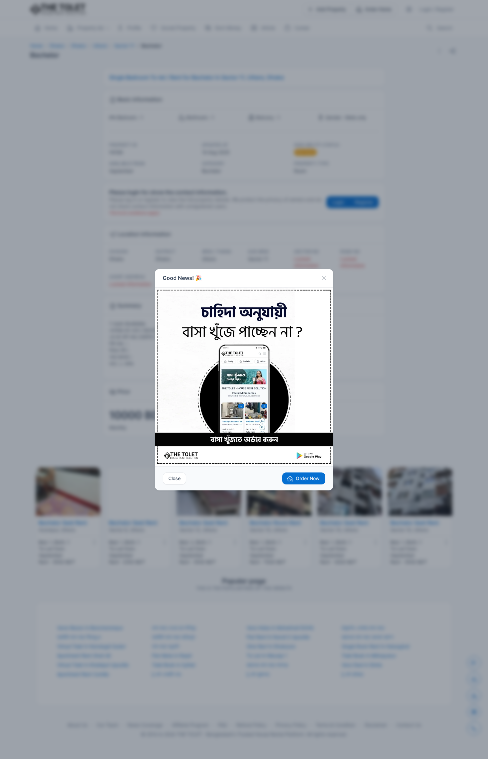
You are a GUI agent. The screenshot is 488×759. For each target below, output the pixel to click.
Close (174, 478)
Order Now (308, 478)
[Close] (324, 278)
